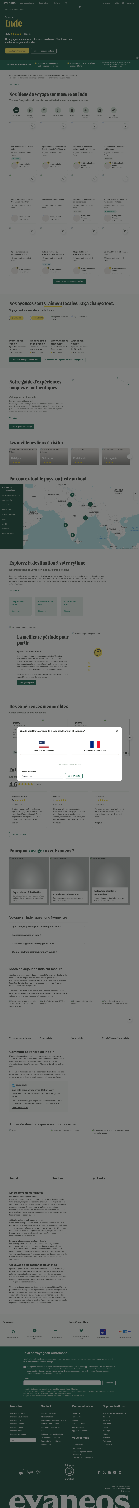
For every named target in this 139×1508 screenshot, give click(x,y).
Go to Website (74, 776)
